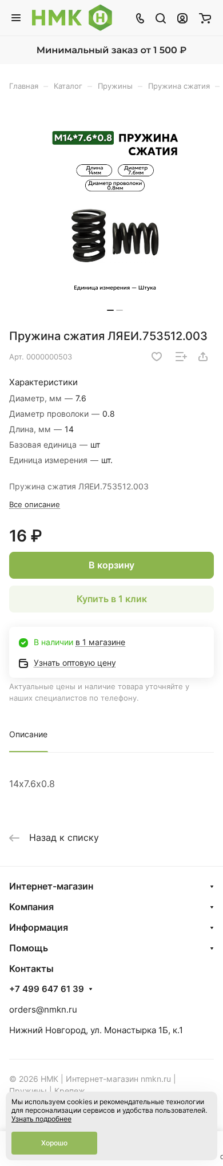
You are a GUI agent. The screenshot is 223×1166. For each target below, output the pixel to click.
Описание (28, 734)
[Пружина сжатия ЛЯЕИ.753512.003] (115, 214)
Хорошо (54, 1143)
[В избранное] (157, 356)
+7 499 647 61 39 (46, 989)
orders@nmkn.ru (43, 1009)
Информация (38, 927)
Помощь (28, 948)
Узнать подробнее (41, 1118)
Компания (31, 906)
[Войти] (182, 17)
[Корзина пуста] (205, 17)
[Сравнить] (181, 356)
